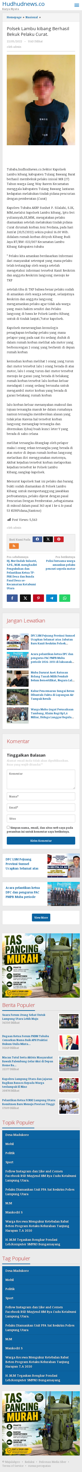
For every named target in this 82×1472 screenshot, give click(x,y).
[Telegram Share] (51, 598)
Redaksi (29, 1462)
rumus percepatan (39, 1466)
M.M (8, 1203)
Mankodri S (14, 1212)
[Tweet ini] (25, 598)
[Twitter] (48, 539)
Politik (10, 1153)
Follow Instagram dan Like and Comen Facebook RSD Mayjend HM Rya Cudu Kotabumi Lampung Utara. (40, 1175)
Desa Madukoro (17, 1135)
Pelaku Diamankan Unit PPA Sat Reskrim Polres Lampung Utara (39, 1191)
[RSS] (14, 546)
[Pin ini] (38, 598)
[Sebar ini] (12, 598)
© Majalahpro (11, 1462)
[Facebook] (37, 539)
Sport (9, 1162)
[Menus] (77, 5)
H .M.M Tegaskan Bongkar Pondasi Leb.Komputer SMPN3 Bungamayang (32, 1242)
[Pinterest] (59, 539)
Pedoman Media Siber (52, 1462)
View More (41, 917)
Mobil (9, 1144)
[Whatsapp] (64, 598)
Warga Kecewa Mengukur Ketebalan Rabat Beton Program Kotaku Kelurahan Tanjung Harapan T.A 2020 (37, 1226)
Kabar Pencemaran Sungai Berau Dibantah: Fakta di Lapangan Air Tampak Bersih (52, 694)
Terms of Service (12, 1466)
